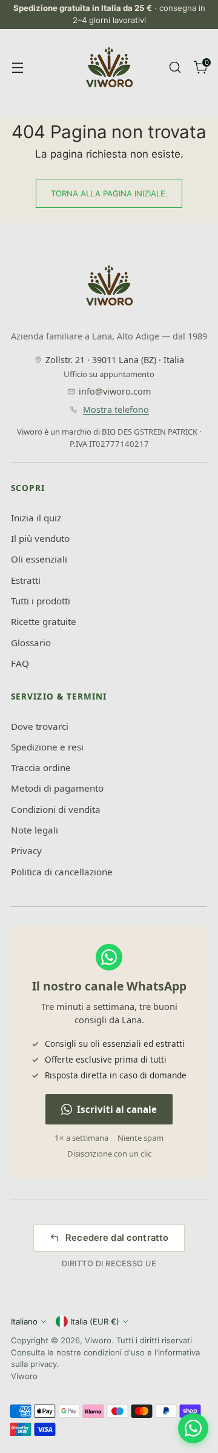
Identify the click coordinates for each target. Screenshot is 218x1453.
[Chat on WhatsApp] (193, 1428)
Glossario (31, 642)
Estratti (26, 580)
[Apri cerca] (174, 67)
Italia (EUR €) (94, 1321)
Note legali (34, 830)
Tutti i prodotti (40, 601)
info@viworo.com (115, 391)
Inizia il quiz (36, 518)
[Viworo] (109, 67)
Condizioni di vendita (56, 809)
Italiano (24, 1321)
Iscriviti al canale (117, 1109)
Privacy (26, 850)
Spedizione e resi (47, 747)
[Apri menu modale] (17, 67)
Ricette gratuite (43, 621)
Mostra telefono (116, 409)
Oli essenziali (39, 559)
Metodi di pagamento (57, 788)
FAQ (20, 663)
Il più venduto (40, 538)
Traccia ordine (41, 767)
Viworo (98, 1340)
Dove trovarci (39, 726)
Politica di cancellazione (62, 872)
